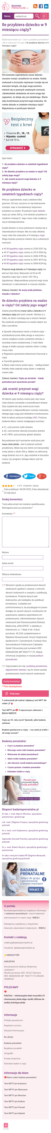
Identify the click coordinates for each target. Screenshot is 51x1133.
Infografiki (8, 1053)
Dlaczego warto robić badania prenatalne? (26, 750)
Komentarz (8, 513)
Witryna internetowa (11, 574)
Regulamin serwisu (12, 1025)
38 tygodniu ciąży (14, 256)
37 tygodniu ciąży (14, 252)
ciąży (42, 235)
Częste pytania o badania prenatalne (23, 767)
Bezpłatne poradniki (13, 1048)
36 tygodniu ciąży (14, 248)
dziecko (41, 211)
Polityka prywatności (13, 1020)
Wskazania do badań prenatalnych (22, 754)
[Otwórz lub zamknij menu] (44, 16)
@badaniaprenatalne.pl (24, 948)
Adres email (7, 563)
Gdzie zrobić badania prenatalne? (22, 759)
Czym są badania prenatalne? (20, 746)
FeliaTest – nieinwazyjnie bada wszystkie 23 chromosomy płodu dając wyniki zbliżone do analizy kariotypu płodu (24, 999)
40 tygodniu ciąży (14, 263)
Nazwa (5, 552)
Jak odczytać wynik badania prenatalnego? (26, 763)
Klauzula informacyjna (14, 1030)
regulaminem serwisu (16, 669)
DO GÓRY (6, 1129)
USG (35, 417)
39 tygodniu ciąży (14, 259)
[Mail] (18, 943)
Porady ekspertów (12, 1058)
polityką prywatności (37, 666)
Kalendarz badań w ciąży (18, 771)
